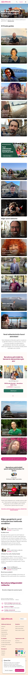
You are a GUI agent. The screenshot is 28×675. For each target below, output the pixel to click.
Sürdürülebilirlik (4, 630)
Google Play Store (18, 642)
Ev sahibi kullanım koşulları (6, 644)
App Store (17, 640)
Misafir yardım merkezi (19, 626)
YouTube (3, 654)
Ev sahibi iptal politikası (5, 642)
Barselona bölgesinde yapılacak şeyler (12, 590)
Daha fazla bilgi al (7, 155)
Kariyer (2, 628)
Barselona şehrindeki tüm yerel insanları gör (14, 459)
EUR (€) (22, 618)
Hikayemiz (3, 626)
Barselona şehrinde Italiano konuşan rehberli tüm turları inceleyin (14, 509)
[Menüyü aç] (25, 2)
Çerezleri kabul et (19, 670)
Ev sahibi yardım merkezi (6, 640)
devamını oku (11, 21)
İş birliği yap (3, 635)
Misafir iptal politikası (19, 628)
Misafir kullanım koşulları (20, 630)
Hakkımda (22, 42)
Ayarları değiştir (9, 670)
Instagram (3, 652)
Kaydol (21, 1)
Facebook (3, 651)
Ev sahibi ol (3, 646)
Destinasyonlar (4, 632)
